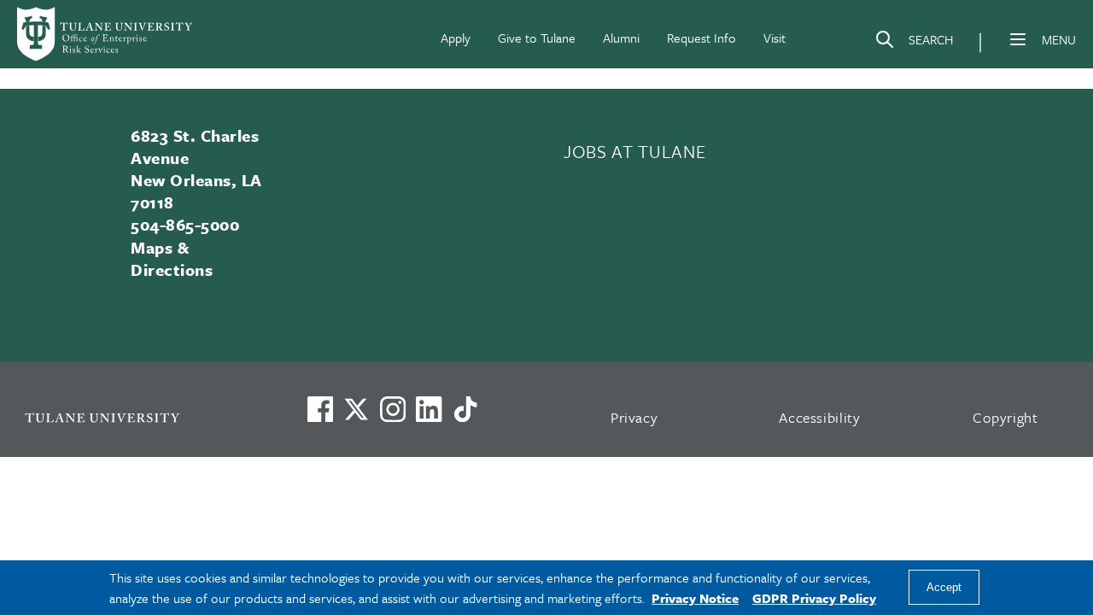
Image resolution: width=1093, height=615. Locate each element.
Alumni (621, 37)
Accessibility (820, 417)
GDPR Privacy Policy (814, 598)
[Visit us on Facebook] (320, 409)
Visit (774, 37)
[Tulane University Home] (143, 417)
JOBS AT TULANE (634, 151)
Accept (943, 588)
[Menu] (1018, 39)
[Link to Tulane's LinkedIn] (428, 409)
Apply (456, 37)
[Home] (106, 34)
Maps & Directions (172, 258)
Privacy (634, 417)
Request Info (701, 37)
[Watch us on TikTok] (465, 409)
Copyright (1005, 417)
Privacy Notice (695, 598)
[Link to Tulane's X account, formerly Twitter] (356, 409)
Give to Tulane (537, 37)
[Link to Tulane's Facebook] (393, 409)
